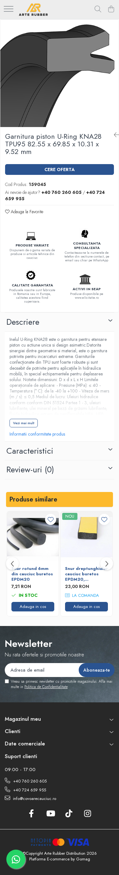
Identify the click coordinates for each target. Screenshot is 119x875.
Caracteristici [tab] (29, 451)
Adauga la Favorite (26, 211)
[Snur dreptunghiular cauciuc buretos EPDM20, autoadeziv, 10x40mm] (86, 537)
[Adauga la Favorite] (50, 519)
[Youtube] (50, 814)
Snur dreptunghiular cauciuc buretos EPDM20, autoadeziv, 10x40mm (86, 574)
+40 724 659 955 (29, 790)
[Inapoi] (114, 135)
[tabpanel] (59, 73)
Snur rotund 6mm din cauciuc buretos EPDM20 (32, 574)
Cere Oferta (59, 169)
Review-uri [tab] (30, 469)
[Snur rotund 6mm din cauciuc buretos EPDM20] (33, 537)
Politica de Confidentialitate (46, 687)
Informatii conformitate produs (37, 434)
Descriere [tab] (22, 322)
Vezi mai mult (23, 422)
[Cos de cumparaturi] (111, 9)
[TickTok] (69, 814)
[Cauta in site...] (98, 9)
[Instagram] (87, 814)
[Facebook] (31, 814)
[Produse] (8, 9)
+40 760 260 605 (29, 781)
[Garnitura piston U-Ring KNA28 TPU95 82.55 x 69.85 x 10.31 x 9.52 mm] (59, 73)
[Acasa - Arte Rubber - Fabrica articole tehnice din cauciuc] (33, 9)
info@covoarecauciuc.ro (34, 798)
